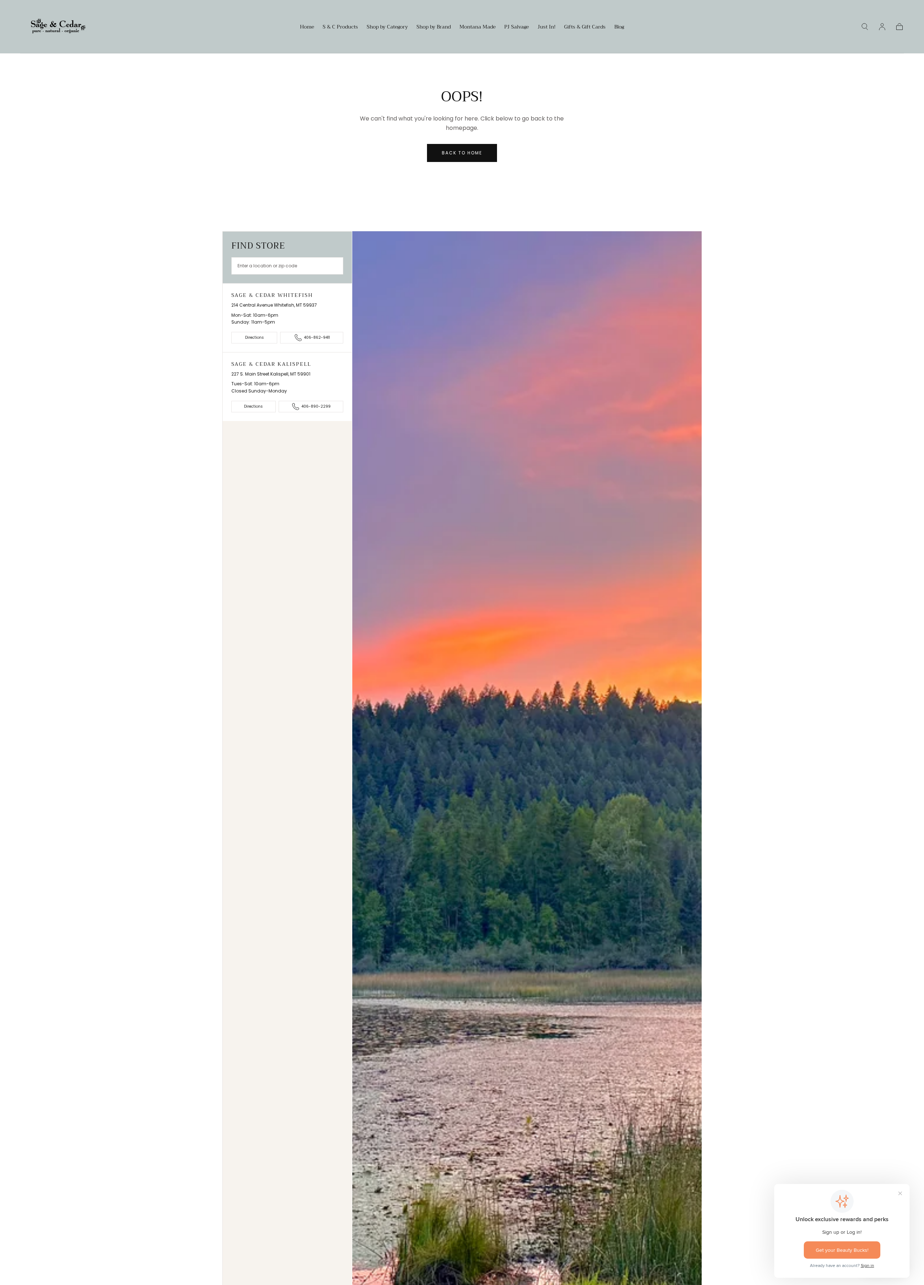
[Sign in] (882, 26)
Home (307, 27)
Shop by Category (387, 27)
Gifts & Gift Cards (585, 27)
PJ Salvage (516, 27)
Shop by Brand (434, 27)
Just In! (546, 27)
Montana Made (477, 27)
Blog (619, 27)
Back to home (462, 153)
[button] (864, 26)
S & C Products (340, 27)
